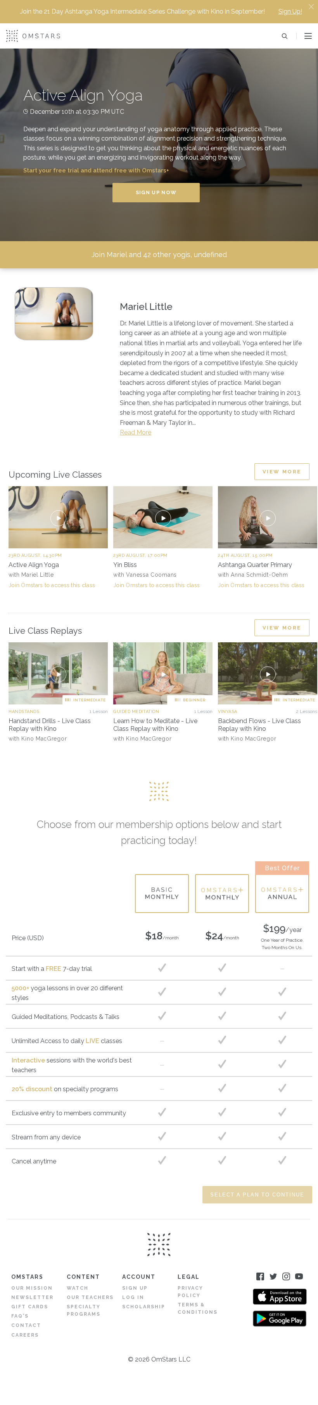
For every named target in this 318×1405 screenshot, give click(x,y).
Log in (133, 1297)
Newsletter (32, 1297)
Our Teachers (90, 1297)
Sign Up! (290, 11)
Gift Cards (29, 1306)
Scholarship (143, 1306)
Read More (135, 432)
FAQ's (20, 1316)
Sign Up (135, 1288)
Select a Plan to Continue (257, 1195)
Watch (77, 1288)
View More (282, 472)
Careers (25, 1335)
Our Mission (32, 1288)
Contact (26, 1325)
